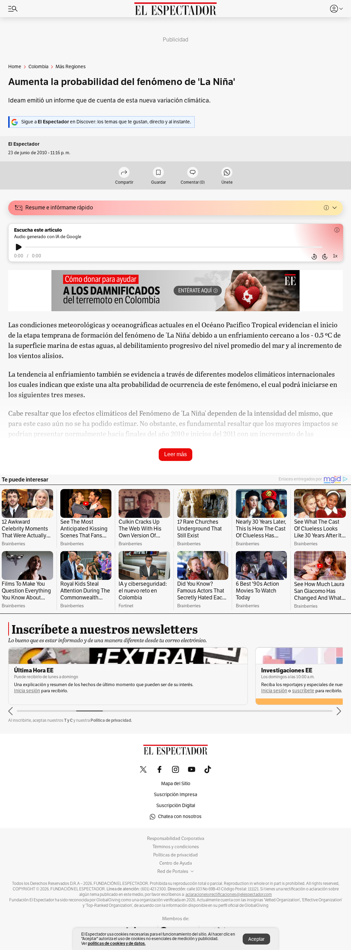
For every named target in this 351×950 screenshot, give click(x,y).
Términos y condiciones (176, 846)
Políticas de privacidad (175, 855)
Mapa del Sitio (175, 784)
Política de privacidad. (111, 720)
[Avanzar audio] (324, 256)
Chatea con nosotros (180, 816)
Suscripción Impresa (175, 794)
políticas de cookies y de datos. (117, 943)
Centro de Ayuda (175, 863)
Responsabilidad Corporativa (175, 838)
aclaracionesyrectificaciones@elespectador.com (228, 894)
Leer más (175, 454)
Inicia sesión (27, 691)
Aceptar (256, 939)
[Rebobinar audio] (314, 256)
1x (335, 255)
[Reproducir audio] (18, 247)
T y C (68, 720)
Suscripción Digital (175, 805)
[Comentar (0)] (192, 173)
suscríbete (303, 691)
